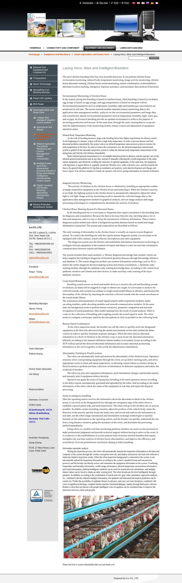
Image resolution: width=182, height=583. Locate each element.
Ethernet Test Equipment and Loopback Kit (40, 70)
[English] (138, 3)
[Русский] (147, 3)
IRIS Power (38, 104)
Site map (103, 3)
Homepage (35, 48)
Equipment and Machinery (99, 48)
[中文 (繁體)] (133, 3)
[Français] (157, 3)
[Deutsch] (152, 3)
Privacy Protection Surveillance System (43, 205)
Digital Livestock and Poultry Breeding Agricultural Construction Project (44, 191)
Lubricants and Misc (131, 48)
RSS (116, 3)
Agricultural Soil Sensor (44, 128)
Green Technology (42, 84)
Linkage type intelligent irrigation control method (46, 120)
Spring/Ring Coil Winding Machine (41, 91)
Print (126, 3)
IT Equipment (39, 78)
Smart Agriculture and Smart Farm (91, 54)
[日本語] (143, 3)
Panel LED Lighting (42, 98)
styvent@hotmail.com (39, 322)
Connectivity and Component (63, 48)
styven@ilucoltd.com (39, 314)
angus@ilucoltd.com (39, 277)
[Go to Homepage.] (36, 17)
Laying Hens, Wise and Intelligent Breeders (46, 137)
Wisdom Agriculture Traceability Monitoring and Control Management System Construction (46, 151)
